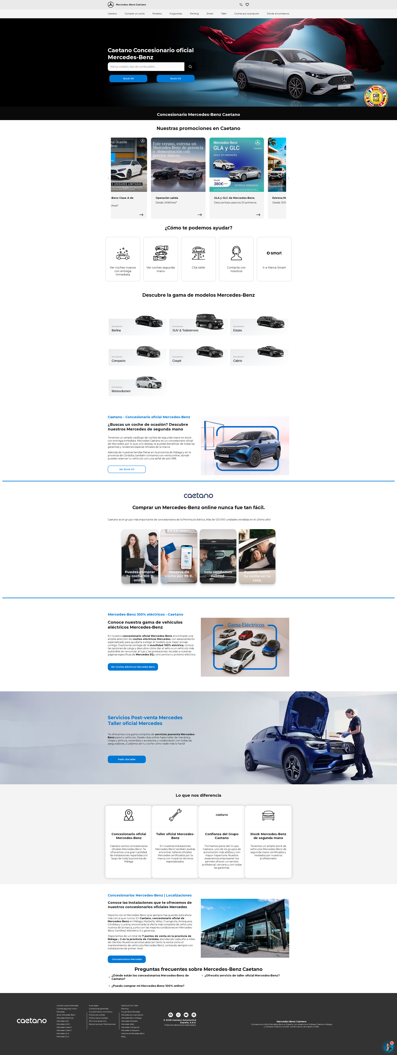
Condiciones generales (98, 1008)
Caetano (112, 13)
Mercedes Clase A (64, 1027)
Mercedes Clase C (64, 1030)
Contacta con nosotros (236, 269)
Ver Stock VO (126, 469)
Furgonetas (176, 13)
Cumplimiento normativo (100, 1012)
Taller (224, 13)
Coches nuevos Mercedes (67, 1005)
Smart (210, 13)
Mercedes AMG (63, 1024)
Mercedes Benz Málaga (131, 1018)
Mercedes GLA (63, 1033)
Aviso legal (93, 1005)
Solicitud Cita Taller (129, 1005)
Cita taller (198, 267)
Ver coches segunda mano (161, 269)
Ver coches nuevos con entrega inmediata (123, 271)
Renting (194, 13)
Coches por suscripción (246, 13)
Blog (123, 1036)
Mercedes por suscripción (132, 1015)
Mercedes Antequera (130, 1030)
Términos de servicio (98, 1021)
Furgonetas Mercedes (130, 1012)
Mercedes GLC (63, 1036)
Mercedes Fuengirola (130, 1027)
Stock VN (128, 78)
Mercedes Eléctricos (65, 1018)
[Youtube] (186, 1015)
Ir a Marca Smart (274, 267)
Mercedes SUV (63, 1021)
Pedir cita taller (127, 759)
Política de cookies (97, 1015)
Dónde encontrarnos (278, 13)
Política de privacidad (98, 1018)
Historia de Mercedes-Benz (133, 1033)
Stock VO (175, 78)
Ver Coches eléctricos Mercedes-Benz (133, 666)
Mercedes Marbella (129, 1021)
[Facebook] (170, 1015)
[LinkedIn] (194, 1015)
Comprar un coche (135, 13)
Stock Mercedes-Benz (66, 1015)
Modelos (157, 13)
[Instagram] (178, 1015)
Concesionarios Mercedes (127, 959)
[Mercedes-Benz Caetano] (111, 5)
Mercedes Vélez (127, 1024)
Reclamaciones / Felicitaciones (102, 1024)
